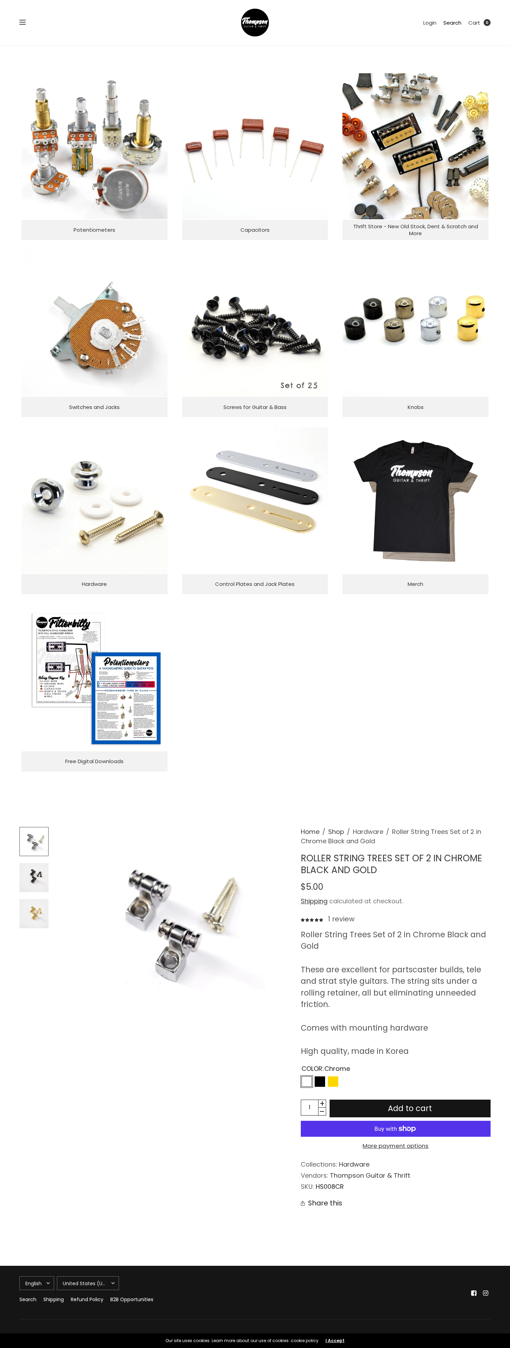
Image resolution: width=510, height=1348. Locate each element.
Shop (336, 831)
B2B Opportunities (131, 1299)
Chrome (307, 1081)
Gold (333, 1081)
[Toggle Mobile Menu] (27, 22)
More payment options (395, 1146)
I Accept (335, 1341)
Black (320, 1081)
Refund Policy (87, 1299)
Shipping (314, 901)
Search (452, 22)
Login (429, 22)
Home (310, 831)
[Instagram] (486, 1293)
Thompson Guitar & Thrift (370, 1175)
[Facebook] (474, 1293)
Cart (474, 22)
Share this (325, 1203)
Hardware (354, 1164)
